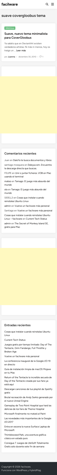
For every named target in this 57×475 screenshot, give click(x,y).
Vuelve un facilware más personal (32, 205)
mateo (7, 181)
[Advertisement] (28, 104)
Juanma (11, 57)
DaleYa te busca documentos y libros (32, 160)
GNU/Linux (10, 28)
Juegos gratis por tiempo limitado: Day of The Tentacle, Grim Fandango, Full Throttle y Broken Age (28, 348)
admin (7, 205)
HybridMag (35, 470)
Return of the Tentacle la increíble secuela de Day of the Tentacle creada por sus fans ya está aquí (28, 381)
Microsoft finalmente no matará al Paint (25, 413)
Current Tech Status (36, 218)
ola (5, 189)
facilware (9, 4)
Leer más (21, 50)
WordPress (21, 470)
